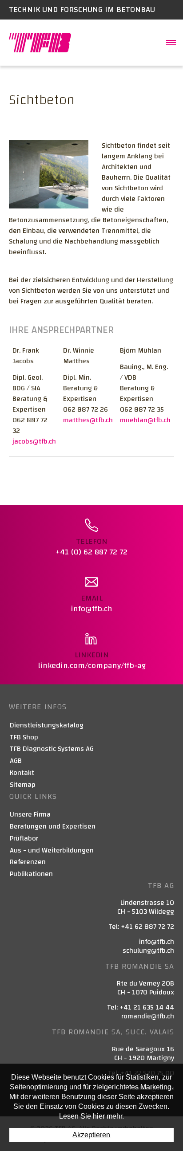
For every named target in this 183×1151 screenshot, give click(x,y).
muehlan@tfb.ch (145, 420)
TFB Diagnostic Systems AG (52, 748)
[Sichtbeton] (48, 174)
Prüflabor (24, 838)
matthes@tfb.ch (88, 420)
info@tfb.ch (156, 941)
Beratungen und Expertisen (52, 826)
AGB (16, 760)
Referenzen (28, 862)
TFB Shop (24, 737)
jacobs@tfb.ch (34, 441)
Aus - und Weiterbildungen (52, 850)
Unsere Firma (30, 814)
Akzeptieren (91, 1135)
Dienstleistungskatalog (47, 725)
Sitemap (23, 784)
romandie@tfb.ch (147, 1016)
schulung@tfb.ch (148, 950)
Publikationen (31, 874)
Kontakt (22, 772)
